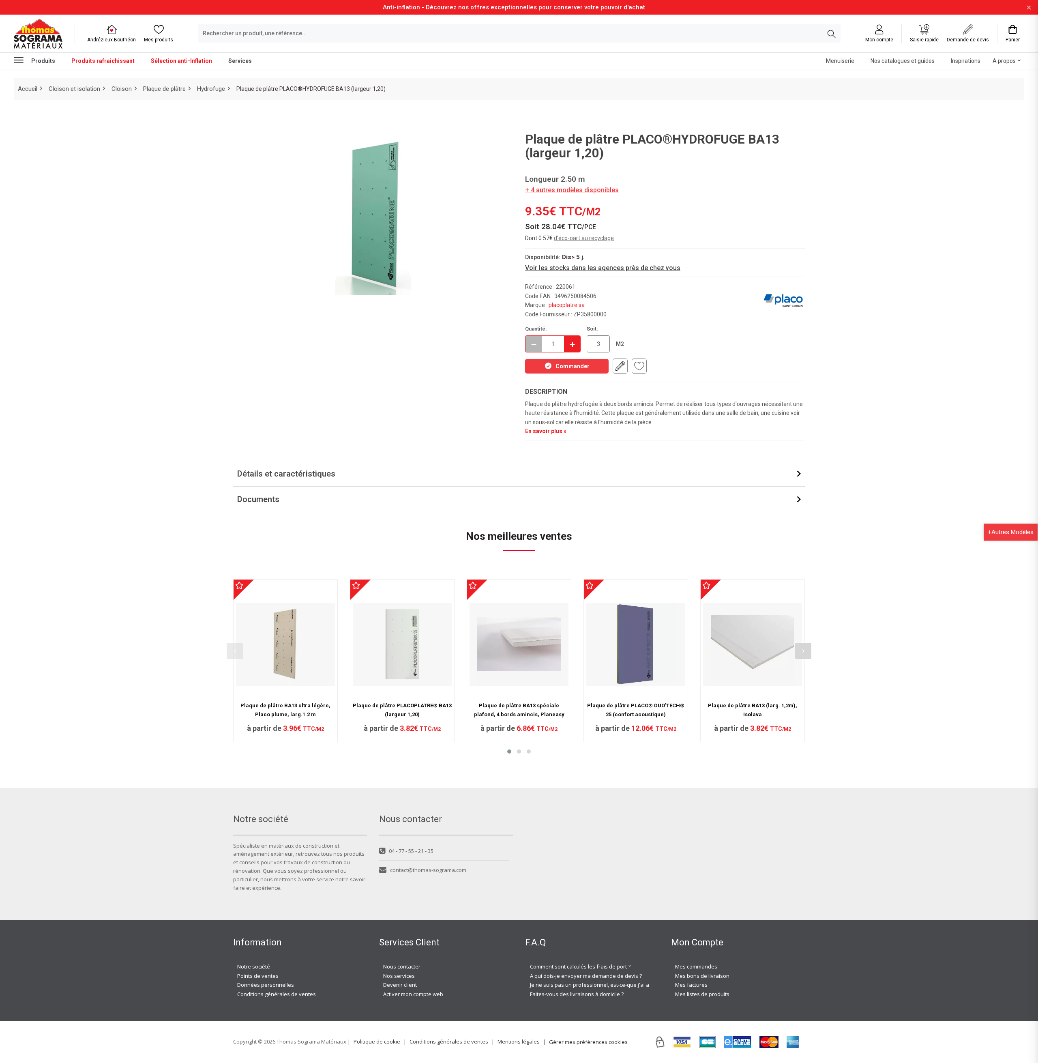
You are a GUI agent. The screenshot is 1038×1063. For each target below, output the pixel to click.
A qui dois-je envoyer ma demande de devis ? (586, 975)
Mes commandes (696, 966)
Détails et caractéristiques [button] (286, 474)
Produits (43, 61)
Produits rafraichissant (103, 61)
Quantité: (536, 329)
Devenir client (400, 984)
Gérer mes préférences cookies (588, 1042)
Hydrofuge (211, 88)
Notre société (253, 966)
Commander (572, 366)
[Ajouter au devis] (620, 366)
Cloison (122, 88)
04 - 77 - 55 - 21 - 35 (411, 851)
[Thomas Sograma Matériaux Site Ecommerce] (38, 33)
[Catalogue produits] (22, 60)
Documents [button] (258, 499)
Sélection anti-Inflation (181, 61)
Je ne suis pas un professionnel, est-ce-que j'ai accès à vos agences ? (615, 984)
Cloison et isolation (74, 88)
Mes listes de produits (702, 994)
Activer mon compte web (413, 994)
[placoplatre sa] (783, 300)
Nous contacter (401, 966)
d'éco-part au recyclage (584, 238)
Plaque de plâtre (164, 88)
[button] (509, 751)
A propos (1004, 61)
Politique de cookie (377, 1041)
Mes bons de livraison (702, 975)
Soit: (592, 329)
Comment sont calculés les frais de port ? (580, 966)
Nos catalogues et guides (903, 61)
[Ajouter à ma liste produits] (639, 366)
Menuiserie (840, 61)
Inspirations (965, 61)
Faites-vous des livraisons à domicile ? (577, 994)
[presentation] (235, 651)
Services (240, 61)
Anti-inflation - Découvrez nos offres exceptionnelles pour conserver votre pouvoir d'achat (514, 7)
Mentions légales (519, 1041)
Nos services (399, 975)
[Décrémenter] (533, 344)
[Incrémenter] (572, 344)
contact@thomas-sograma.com (428, 870)
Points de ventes (258, 975)
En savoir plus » (545, 431)
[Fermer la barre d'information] (1029, 7)
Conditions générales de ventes (276, 994)
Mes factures (691, 984)
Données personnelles (265, 984)
